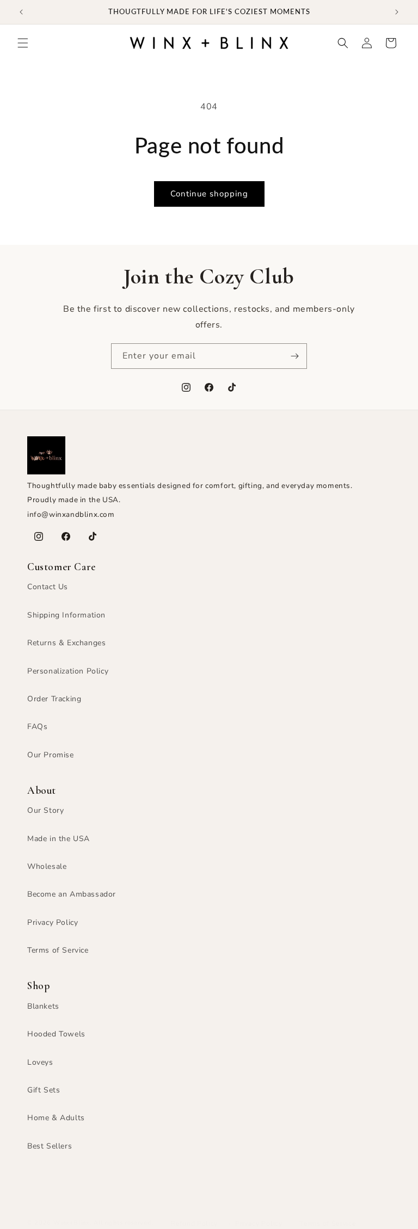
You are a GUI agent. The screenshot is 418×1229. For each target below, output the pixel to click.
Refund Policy (194, 1223)
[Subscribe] (294, 356)
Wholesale (46, 866)
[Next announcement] (397, 12)
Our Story (45, 810)
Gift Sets (43, 1090)
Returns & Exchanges (66, 643)
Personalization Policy (67, 671)
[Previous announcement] (21, 12)
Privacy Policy (52, 922)
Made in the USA (58, 838)
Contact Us (47, 587)
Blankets (43, 1006)
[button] (23, 43)
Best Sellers (49, 1146)
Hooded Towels (56, 1034)
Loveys (40, 1062)
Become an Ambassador (71, 894)
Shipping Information (66, 615)
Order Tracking (54, 699)
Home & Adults (56, 1118)
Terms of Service (58, 950)
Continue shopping (209, 193)
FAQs (37, 726)
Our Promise (50, 755)
